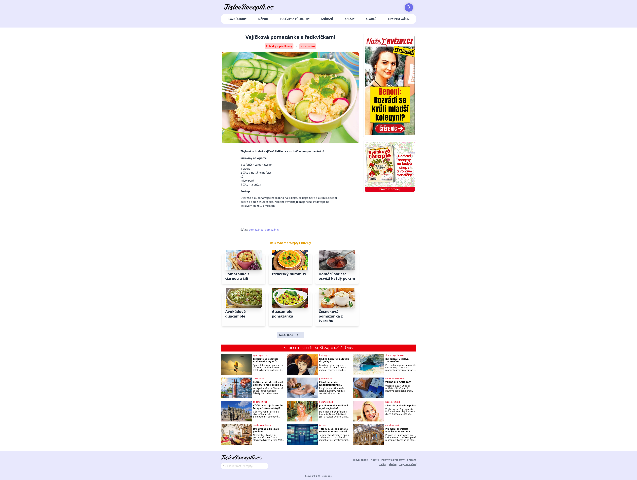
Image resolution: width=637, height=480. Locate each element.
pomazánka (256, 229)
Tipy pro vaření (399, 19)
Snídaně (327, 19)
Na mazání (307, 46)
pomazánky (272, 229)
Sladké (371, 19)
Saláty (350, 19)
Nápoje (263, 19)
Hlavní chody (237, 19)
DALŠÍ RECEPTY (288, 335)
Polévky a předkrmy (295, 19)
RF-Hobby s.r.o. (325, 476)
